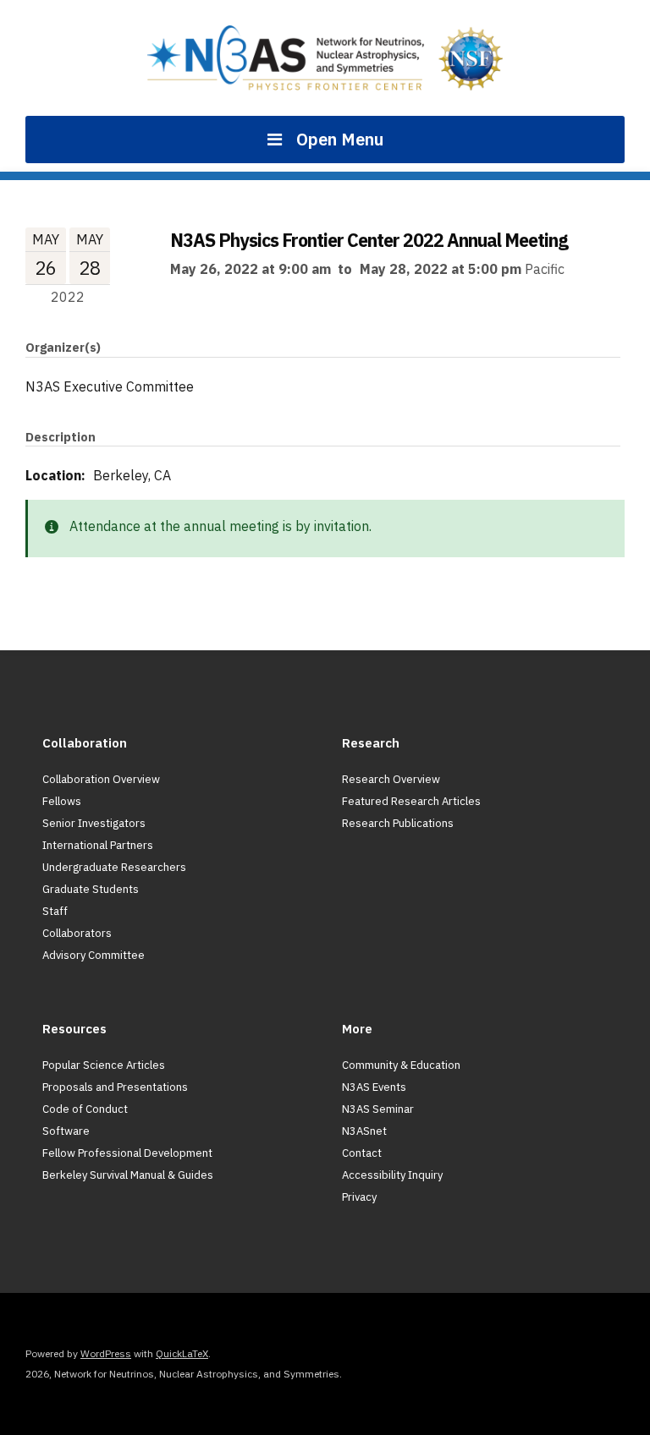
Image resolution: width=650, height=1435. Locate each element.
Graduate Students (90, 889)
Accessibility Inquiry (392, 1175)
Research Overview (391, 779)
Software (66, 1131)
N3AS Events (374, 1087)
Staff (55, 911)
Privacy (359, 1197)
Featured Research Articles (411, 801)
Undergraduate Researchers (114, 867)
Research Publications (398, 823)
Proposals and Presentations (115, 1087)
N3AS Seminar (378, 1109)
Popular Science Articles (103, 1065)
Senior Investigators (94, 823)
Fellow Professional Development (127, 1153)
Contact (362, 1153)
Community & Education (401, 1065)
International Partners (97, 845)
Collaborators (77, 933)
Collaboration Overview (101, 779)
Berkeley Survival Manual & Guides (127, 1175)
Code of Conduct (85, 1109)
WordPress (105, 1353)
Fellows (61, 801)
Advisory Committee (93, 955)
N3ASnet (364, 1131)
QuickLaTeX (182, 1353)
